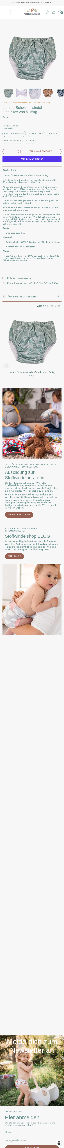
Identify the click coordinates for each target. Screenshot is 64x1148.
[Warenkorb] (53, 12)
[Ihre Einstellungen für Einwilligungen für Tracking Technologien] (59, 1143)
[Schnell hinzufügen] (6, 366)
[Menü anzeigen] (4, 12)
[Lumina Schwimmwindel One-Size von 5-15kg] (32, 340)
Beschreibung (9, 170)
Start (4, 103)
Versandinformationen (23, 296)
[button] (10, 12)
